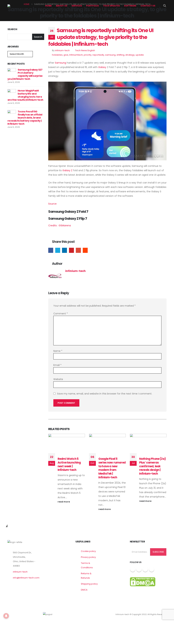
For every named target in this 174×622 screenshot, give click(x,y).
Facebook (50, 250)
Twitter (57, 250)
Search (12, 29)
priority (87, 54)
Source (52, 203)
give (66, 54)
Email (78, 250)
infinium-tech (62, 50)
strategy (130, 54)
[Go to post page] (11, 72)
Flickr (151, 569)
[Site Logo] (20, 5)
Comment (60, 313)
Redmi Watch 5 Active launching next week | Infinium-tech (69, 464)
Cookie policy (88, 551)
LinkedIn (64, 250)
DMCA (84, 589)
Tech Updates (111, 5)
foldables (57, 54)
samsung (110, 54)
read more (64, 501)
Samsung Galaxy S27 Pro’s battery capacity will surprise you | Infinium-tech (25, 74)
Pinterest (71, 250)
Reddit (85, 250)
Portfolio (92, 5)
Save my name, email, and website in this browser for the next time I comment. (104, 393)
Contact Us (148, 5)
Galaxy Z (67, 170)
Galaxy (102, 67)
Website (58, 379)
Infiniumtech (76, 54)
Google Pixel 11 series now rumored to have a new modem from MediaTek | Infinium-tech (112, 468)
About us (61, 5)
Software (130, 5)
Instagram (145, 569)
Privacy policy (88, 557)
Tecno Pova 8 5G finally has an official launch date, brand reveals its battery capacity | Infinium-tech (24, 117)
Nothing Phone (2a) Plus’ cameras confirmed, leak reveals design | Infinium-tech (152, 466)
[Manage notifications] (6, 616)
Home (48, 5)
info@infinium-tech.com (26, 577)
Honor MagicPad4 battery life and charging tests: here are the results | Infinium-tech (25, 95)
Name (57, 351)
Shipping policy (89, 583)
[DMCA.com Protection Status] (142, 581)
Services (77, 5)
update (140, 54)
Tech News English (85, 50)
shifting (120, 54)
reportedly (98, 54)
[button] (165, 6)
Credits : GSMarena (59, 225)
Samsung (60, 62)
